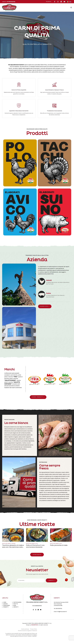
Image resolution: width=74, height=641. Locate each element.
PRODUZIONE (6, 605)
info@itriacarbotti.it (62, 611)
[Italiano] (68, 1)
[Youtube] (64, 1)
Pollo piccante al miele (58, 545)
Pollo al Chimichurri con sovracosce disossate (35, 546)
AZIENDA (5, 603)
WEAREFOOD (34, 624)
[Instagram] (57, 1)
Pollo (36, 543)
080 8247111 (59, 608)
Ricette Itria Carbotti (6, 543)
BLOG (14, 605)
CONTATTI (15, 607)
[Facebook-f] (54, 1)
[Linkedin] (61, 1)
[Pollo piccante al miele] (61, 535)
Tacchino (13, 543)
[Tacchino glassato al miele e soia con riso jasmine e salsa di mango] (13, 535)
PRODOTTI (5, 607)
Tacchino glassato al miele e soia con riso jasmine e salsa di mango (13, 547)
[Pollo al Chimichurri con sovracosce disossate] (37, 535)
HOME (4, 602)
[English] (70, 1)
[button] (37, 554)
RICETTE (15, 603)
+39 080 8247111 (11, 1)
